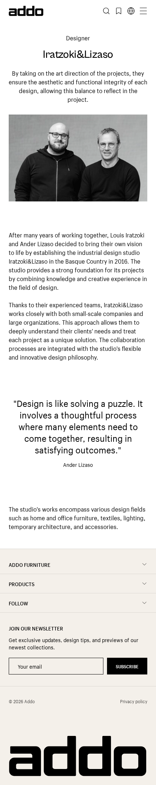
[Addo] (43, 11)
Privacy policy (133, 701)
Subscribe (127, 665)
